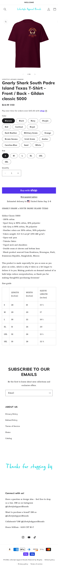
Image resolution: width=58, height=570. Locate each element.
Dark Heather (11, 133)
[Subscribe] (49, 393)
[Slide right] (35, 74)
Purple (45, 121)
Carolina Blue (11, 145)
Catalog (8, 438)
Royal (32, 127)
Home (7, 432)
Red (6, 127)
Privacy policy (23, 564)
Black (21, 121)
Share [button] (7, 351)
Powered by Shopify (35, 560)
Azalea (45, 139)
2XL (40, 156)
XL (31, 156)
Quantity (5, 168)
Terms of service (36, 564)
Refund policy (49, 560)
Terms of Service (12, 426)
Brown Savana (11, 139)
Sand (26, 145)
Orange (48, 133)
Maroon (8, 121)
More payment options (29, 197)
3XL (6, 162)
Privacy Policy (11, 414)
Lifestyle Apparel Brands (19, 560)
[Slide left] (23, 74)
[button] (5, 9)
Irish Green (30, 139)
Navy (33, 121)
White (38, 145)
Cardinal (19, 127)
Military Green (31, 133)
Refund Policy (11, 420)
